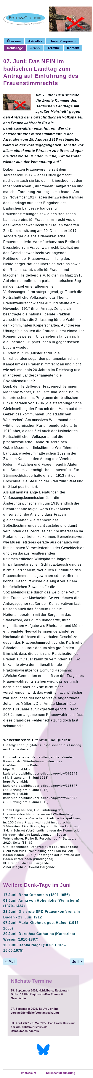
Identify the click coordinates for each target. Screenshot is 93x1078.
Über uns (14, 41)
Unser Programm (62, 41)
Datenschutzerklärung (60, 1073)
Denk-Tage (15, 48)
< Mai (10, 961)
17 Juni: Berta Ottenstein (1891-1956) (36, 895)
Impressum (28, 1073)
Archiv (35, 48)
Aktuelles (35, 41)
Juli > (77, 961)
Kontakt (73, 48)
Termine (54, 48)
